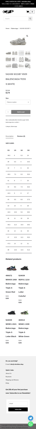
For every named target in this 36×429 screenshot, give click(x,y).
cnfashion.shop (26, 1)
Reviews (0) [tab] (21, 136)
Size (7, 98)
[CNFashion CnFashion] (8, 12)
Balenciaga (14, 28)
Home (7, 28)
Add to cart (21, 112)
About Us (8, 373)
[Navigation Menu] (32, 11)
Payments (8, 376)
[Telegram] (30, 418)
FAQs (7, 383)
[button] (27, 36)
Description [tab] (9, 136)
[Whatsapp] (30, 424)
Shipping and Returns (12, 380)
